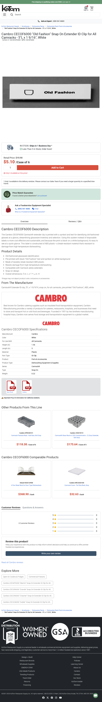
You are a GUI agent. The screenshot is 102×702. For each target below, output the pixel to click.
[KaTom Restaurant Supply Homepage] (10, 8)
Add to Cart (57, 167)
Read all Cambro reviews (12, 562)
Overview (24, 221)
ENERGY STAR (27, 668)
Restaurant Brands (27, 661)
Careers (77, 671)
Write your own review (51, 553)
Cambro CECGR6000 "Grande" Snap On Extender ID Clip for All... (27, 589)
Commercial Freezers (37, 577)
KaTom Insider (77, 681)
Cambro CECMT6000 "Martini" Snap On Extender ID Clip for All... (27, 583)
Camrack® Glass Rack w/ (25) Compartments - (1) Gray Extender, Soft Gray (77, 436)
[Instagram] (56, 698)
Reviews (77, 685)
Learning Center (77, 664)
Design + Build (27, 657)
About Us (77, 668)
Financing (27, 685)
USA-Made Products (27, 671)
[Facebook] (43, 698)
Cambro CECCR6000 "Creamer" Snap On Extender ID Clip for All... (27, 596)
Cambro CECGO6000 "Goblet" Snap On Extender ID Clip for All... (27, 602)
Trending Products (27, 675)
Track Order (27, 678)
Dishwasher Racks (38, 26)
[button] (86, 8)
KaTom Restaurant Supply (10, 26)
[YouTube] (60, 698)
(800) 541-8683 (24, 209)
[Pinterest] (52, 698)
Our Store (77, 678)
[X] (48, 698)
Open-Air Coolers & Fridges (13, 577)
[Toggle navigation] (4, 14)
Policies (77, 661)
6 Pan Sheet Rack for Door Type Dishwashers (26, 485)
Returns (27, 681)
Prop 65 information (17, 398)
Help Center (77, 657)
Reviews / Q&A (75, 221)
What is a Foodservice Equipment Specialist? (30, 212)
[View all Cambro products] (51, 323)
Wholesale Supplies (27, 664)
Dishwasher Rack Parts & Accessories (59, 26)
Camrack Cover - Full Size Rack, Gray (77, 485)
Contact (77, 675)
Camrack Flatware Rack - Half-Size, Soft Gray (26, 435)
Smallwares (25, 26)
